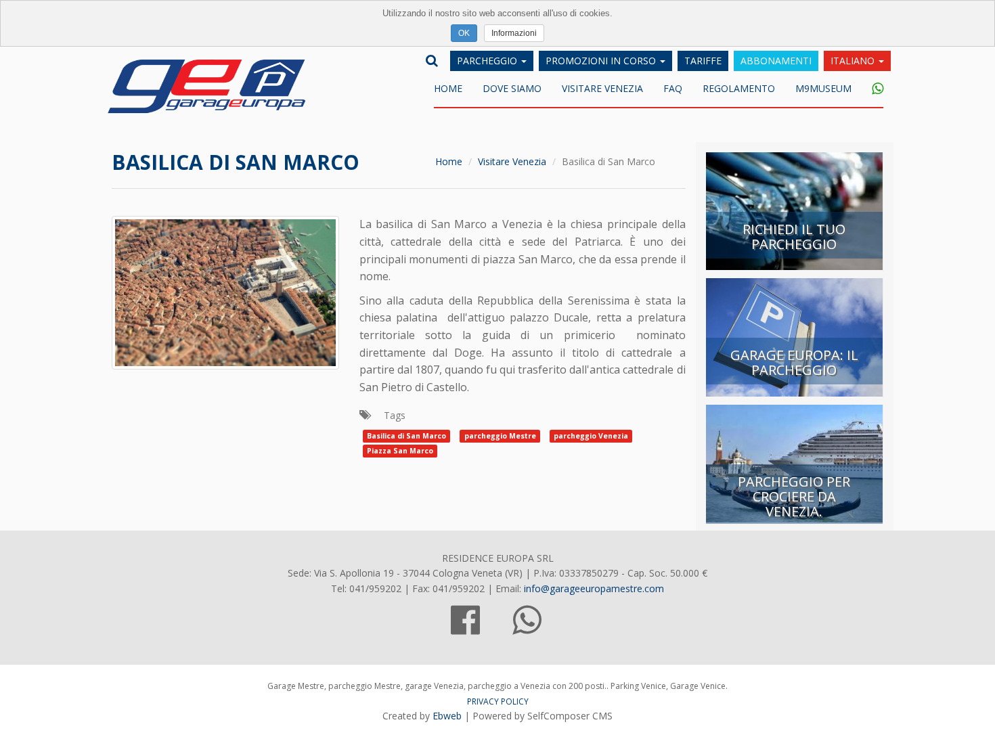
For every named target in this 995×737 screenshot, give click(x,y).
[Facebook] (465, 627)
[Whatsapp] (872, 89)
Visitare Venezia (602, 88)
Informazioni (514, 33)
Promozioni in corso (602, 60)
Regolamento (739, 88)
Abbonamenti (776, 60)
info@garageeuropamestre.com (594, 588)
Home (448, 88)
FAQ (672, 88)
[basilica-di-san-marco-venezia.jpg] (225, 291)
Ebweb (447, 715)
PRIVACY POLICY (498, 701)
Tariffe (703, 60)
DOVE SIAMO (512, 88)
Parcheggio (488, 60)
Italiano (854, 60)
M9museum (823, 88)
